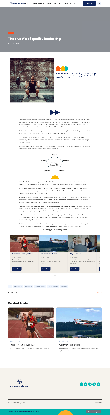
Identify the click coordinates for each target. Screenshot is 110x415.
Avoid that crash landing (50, 254)
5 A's (10, 286)
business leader (18, 286)
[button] (54, 275)
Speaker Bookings (38, 3)
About (27, 3)
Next (98, 292)
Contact (77, 3)
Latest (11, 33)
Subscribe (89, 3)
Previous (14, 292)
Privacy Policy (98, 402)
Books (49, 3)
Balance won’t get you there (22, 254)
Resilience (64, 286)
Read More (16, 269)
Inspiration (57, 3)
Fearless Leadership (53, 286)
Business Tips (28, 286)
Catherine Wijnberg (40, 286)
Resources (67, 3)
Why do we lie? (75, 254)
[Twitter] (94, 384)
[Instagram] (98, 384)
